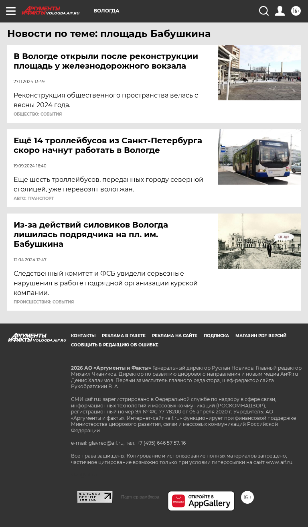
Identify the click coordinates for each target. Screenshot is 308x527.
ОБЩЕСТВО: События (38, 114)
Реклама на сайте (174, 335)
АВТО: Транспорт (34, 199)
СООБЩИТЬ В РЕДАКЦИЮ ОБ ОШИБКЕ (114, 345)
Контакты (83, 335)
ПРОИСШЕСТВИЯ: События (44, 302)
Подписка (216, 335)
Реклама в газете (124, 335)
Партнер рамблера (140, 496)
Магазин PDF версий (260, 335)
